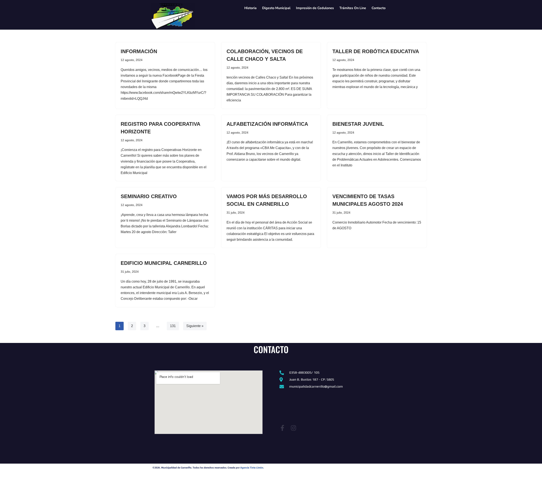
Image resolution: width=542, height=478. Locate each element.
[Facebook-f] (282, 428)
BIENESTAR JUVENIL (358, 124)
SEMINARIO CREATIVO (149, 196)
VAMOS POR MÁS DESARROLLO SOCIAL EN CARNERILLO (267, 200)
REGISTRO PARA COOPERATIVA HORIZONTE (160, 127)
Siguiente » (194, 326)
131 (173, 326)
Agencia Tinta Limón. (252, 467)
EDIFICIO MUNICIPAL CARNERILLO (164, 263)
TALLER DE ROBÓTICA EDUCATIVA (375, 51)
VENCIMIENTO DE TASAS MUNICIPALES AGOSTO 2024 (367, 200)
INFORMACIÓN (139, 51)
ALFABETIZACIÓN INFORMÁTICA (267, 124)
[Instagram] (293, 428)
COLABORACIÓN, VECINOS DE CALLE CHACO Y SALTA (265, 55)
